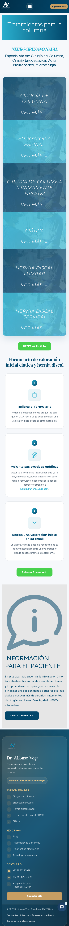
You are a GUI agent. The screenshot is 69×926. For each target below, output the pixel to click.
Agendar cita (34, 896)
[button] (29, 6)
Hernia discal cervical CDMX (28, 815)
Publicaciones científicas (26, 842)
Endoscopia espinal (23, 802)
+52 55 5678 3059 (22, 877)
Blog (15, 836)
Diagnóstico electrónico (26, 849)
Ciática (16, 821)
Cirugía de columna (23, 796)
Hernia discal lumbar (24, 808)
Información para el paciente (37, 915)
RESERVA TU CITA (34, 346)
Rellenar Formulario (34, 572)
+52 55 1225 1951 (21, 870)
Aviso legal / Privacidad (25, 855)
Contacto (12, 915)
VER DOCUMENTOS (22, 715)
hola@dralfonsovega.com (34, 488)
